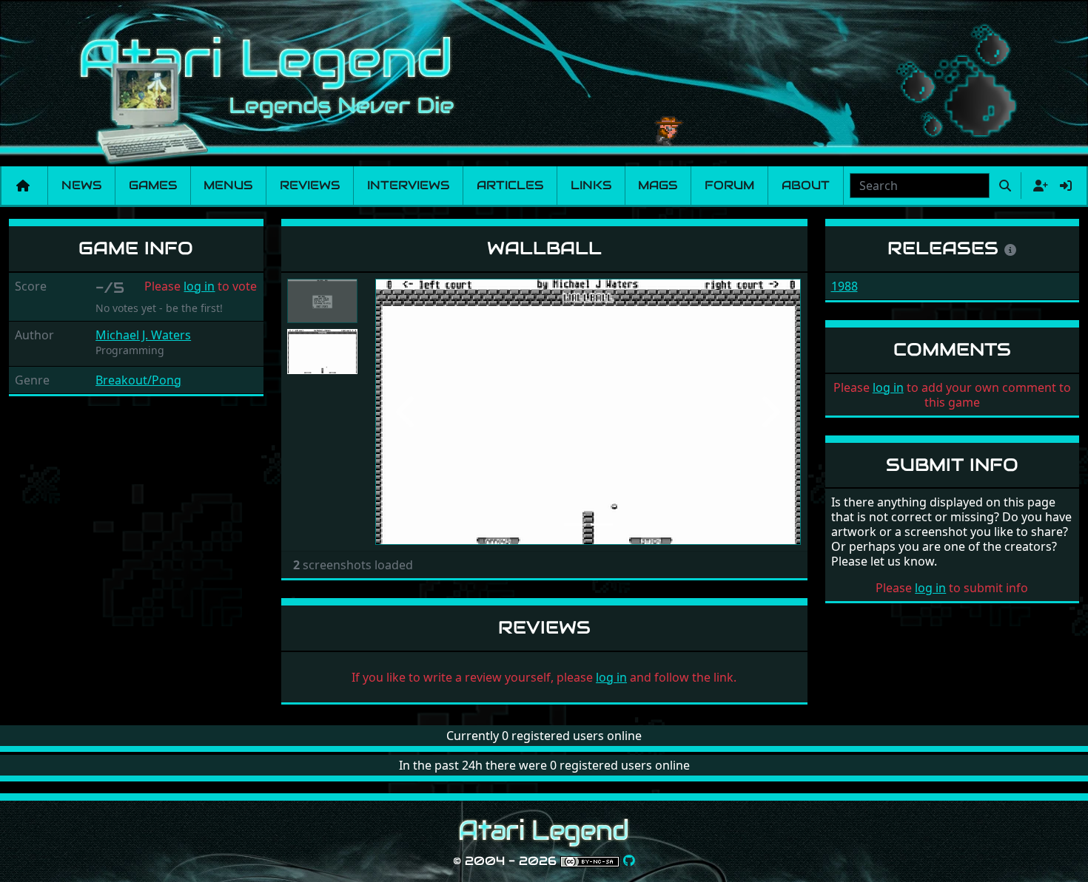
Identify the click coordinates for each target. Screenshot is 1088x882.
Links (591, 185)
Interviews (408, 185)
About (806, 185)
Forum (729, 185)
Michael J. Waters (143, 335)
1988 (844, 286)
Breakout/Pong (138, 380)
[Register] (1037, 185)
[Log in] (1066, 185)
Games (153, 185)
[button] (407, 412)
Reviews (310, 185)
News (81, 185)
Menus (228, 185)
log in (199, 286)
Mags (657, 185)
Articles (510, 185)
